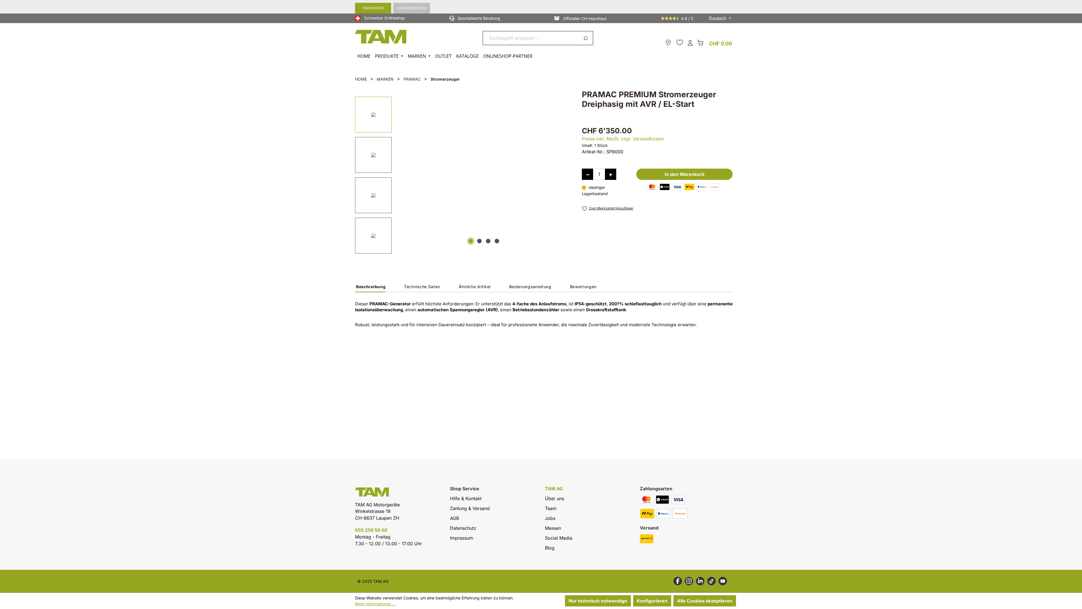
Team (550, 508)
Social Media (558, 538)
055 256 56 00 (371, 530)
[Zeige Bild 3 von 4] (488, 241)
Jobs (550, 518)
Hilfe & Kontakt (466, 498)
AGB (454, 518)
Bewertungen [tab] (583, 286)
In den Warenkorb (684, 174)
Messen (553, 528)
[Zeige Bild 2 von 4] (479, 241)
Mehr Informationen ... (375, 603)
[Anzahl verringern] (587, 174)
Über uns (554, 498)
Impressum (461, 538)
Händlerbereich (411, 8)
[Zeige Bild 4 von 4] (497, 241)
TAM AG (554, 488)
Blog (550, 548)
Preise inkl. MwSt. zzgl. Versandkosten (623, 139)
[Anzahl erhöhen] (610, 174)
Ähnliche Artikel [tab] (475, 286)
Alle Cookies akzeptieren (704, 601)
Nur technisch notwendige (598, 601)
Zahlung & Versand (470, 508)
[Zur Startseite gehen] (381, 36)
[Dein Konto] (690, 42)
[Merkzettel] (679, 42)
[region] (462, 174)
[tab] (370, 288)
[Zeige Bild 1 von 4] (471, 241)
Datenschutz (463, 528)
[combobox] (531, 38)
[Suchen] (586, 38)
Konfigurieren (652, 601)
